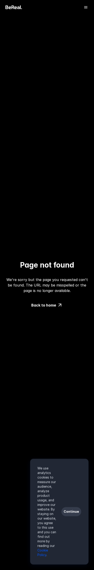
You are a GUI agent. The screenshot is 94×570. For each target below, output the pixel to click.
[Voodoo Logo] (13, 7)
